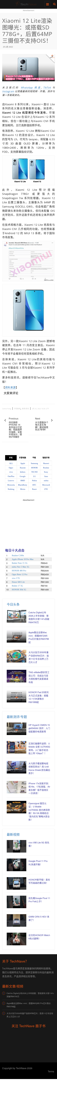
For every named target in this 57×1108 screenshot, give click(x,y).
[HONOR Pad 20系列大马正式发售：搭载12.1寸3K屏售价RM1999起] (16, 696)
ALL (11, 463)
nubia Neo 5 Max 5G (20, 567)
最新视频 (13, 834)
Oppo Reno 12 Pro (19, 574)
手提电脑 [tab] (22, 458)
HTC (34, 485)
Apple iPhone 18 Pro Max (22, 559)
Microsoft (46, 485)
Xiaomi (23, 468)
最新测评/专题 (17, 716)
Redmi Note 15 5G (19, 563)
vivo (11, 472)
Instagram (8, 91)
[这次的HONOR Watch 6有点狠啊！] (16, 939)
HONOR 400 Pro (19, 571)
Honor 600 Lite (18, 582)
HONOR (34, 468)
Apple (22, 463)
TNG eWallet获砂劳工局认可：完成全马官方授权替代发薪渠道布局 (38, 677)
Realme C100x (18, 555)
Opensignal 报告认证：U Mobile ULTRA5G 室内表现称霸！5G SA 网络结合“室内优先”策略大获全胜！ (39, 811)
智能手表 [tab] (46, 458)
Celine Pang (6, 408)
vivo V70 (16, 578)
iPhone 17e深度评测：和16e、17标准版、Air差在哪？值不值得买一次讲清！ (39, 788)
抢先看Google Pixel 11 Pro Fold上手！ (39, 900)
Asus (46, 476)
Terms (51, 1071)
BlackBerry (22, 485)
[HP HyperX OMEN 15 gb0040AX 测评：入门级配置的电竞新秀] (16, 729)
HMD (22, 480)
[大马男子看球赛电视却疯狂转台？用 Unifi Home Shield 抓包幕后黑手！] (16, 767)
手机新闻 (17, 408)
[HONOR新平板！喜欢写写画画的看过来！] (16, 883)
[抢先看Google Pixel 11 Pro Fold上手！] (16, 902)
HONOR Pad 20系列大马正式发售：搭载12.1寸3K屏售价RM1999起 (38, 697)
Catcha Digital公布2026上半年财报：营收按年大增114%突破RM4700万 (38, 617)
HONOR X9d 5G (19, 590)
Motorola (11, 485)
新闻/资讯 (25, 408)
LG (34, 476)
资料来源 (10, 387)
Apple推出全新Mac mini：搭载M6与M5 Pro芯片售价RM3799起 (38, 637)
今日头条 (13, 604)
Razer (34, 489)
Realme (46, 468)
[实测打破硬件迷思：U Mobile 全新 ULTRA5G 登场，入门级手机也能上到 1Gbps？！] (16, 747)
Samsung (34, 463)
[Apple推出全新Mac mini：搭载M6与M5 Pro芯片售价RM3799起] (16, 636)
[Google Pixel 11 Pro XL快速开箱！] (16, 865)
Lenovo (11, 480)
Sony (46, 472)
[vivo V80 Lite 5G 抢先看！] (16, 846)
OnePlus (11, 476)
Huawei (46, 463)
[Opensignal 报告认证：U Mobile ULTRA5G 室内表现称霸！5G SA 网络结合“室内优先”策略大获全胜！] (16, 807)
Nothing (11, 489)
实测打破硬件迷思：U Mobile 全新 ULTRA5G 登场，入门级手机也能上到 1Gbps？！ (39, 748)
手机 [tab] (11, 458)
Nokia (34, 480)
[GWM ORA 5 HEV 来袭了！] (16, 920)
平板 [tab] (34, 458)
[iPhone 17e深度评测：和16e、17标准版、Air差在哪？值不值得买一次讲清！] (16, 787)
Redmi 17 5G (17, 586)
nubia (46, 480)
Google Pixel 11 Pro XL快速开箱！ (38, 862)
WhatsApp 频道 (31, 87)
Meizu (22, 489)
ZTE (46, 489)
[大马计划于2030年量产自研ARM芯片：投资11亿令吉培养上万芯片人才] (16, 656)
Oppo (11, 468)
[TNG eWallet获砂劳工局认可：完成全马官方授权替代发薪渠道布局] (16, 676)
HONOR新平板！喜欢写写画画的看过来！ (39, 881)
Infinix (22, 472)
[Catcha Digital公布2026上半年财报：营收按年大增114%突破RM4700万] (16, 616)
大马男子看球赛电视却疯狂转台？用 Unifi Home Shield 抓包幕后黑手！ (39, 768)
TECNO (34, 472)
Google (23, 476)
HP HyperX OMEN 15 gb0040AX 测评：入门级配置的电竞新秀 (39, 728)
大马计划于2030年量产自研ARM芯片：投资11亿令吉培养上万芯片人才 (38, 657)
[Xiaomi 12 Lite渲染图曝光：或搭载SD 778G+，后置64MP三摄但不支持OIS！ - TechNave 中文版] (28, 3)
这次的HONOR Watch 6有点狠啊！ (39, 937)
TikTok (47, 87)
